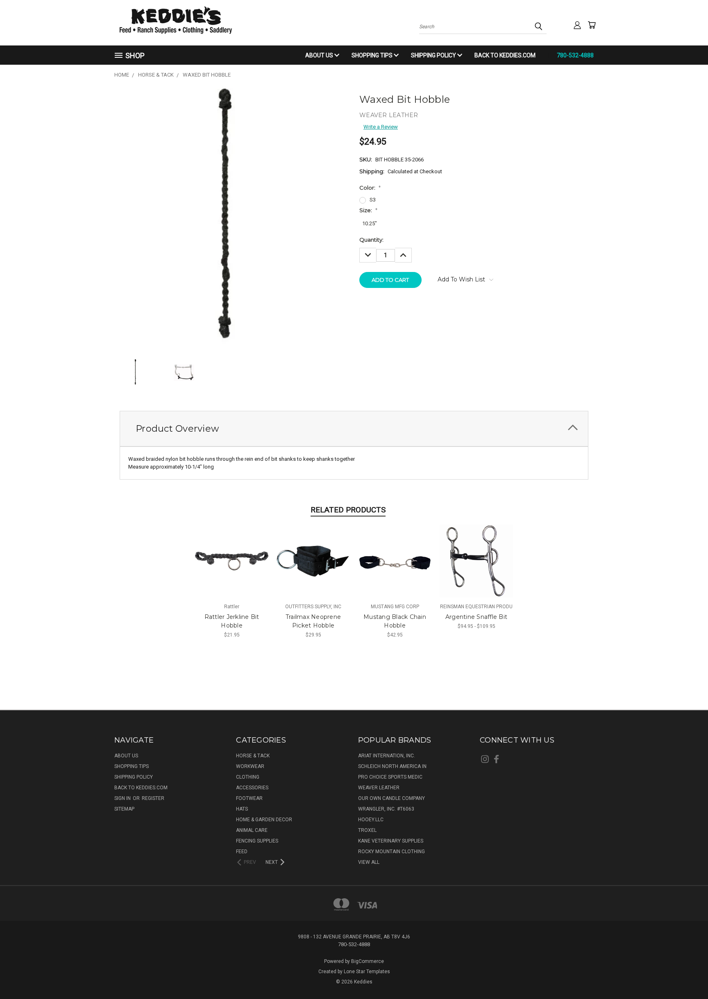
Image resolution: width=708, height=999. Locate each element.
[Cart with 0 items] (592, 25)
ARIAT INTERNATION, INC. (386, 756)
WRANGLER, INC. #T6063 (386, 809)
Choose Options (476, 567)
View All (368, 862)
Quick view (231, 553)
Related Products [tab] (348, 509)
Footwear (249, 798)
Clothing (247, 777)
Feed (241, 851)
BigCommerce (367, 961)
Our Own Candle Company (391, 798)
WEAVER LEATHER (378, 788)
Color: (370, 187)
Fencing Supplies (257, 841)
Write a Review (380, 127)
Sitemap (124, 809)
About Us (319, 55)
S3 (373, 200)
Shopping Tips (373, 55)
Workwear (250, 766)
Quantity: (371, 239)
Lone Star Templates (367, 971)
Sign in (123, 798)
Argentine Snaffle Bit (476, 617)
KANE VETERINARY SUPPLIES (390, 841)
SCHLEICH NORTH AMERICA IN (392, 766)
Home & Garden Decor (264, 819)
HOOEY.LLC (371, 819)
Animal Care (252, 830)
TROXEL (367, 830)
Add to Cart (231, 567)
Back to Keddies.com (505, 55)
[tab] (354, 428)
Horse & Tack (253, 756)
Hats (242, 809)
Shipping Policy (434, 55)
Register (153, 798)
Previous (687, 973)
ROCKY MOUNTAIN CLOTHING (391, 851)
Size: (368, 210)
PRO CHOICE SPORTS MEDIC (390, 777)
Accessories (252, 788)
